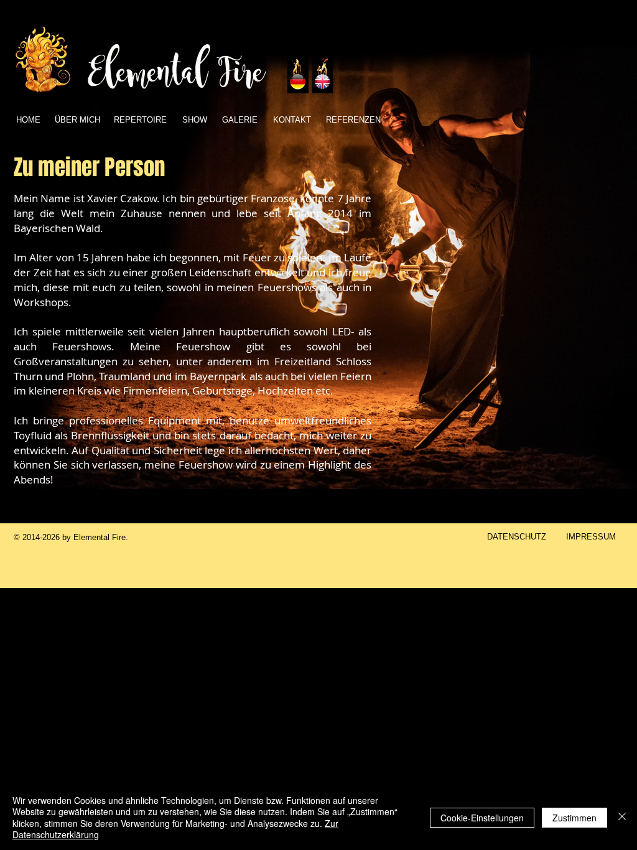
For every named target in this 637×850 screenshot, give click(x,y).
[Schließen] (622, 817)
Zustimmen (574, 817)
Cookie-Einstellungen (482, 817)
